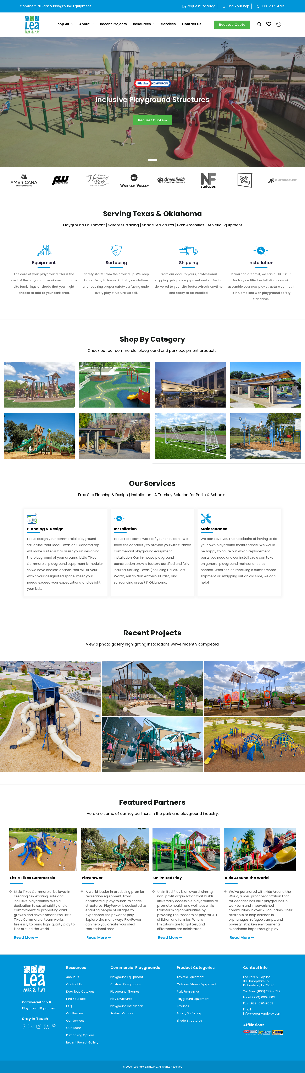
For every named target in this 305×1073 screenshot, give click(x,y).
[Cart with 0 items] (279, 24)
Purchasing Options (80, 1035)
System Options (122, 1013)
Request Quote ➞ (152, 120)
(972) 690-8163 (263, 997)
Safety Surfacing (189, 1013)
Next (301, 180)
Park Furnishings (188, 991)
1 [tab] (152, 160)
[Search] (259, 25)
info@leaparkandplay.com (262, 1013)
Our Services (75, 1021)
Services (168, 24)
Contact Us (191, 24)
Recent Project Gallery (82, 1042)
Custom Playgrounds (125, 984)
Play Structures (121, 999)
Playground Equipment (126, 977)
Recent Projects (113, 24)
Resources (142, 24)
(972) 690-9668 (261, 1003)
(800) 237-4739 (268, 991)
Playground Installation (126, 1006)
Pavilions (183, 1006)
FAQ (69, 1006)
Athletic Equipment (191, 977)
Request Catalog (201, 6)
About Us (72, 977)
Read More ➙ (26, 937)
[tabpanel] (152, 102)
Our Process (75, 1013)
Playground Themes (124, 991)
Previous (3, 180)
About (84, 24)
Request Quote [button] (232, 24)
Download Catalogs (80, 991)
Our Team (73, 1028)
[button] (152, 716)
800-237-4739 (273, 6)
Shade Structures (189, 1021)
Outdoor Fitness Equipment (196, 984)
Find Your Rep (238, 6)
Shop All (62, 24)
